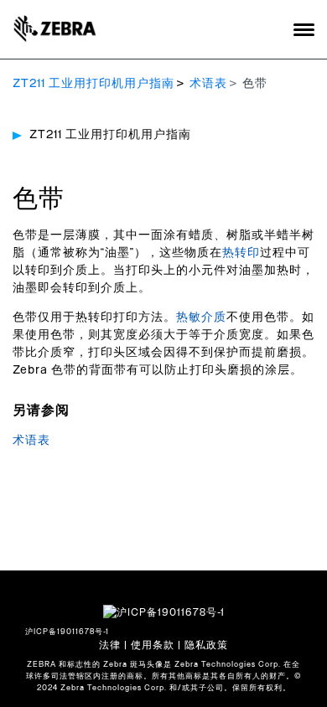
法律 (110, 645)
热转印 (241, 253)
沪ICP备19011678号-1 (67, 632)
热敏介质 (201, 317)
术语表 (208, 84)
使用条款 (152, 645)
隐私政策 (206, 645)
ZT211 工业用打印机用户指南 (93, 84)
